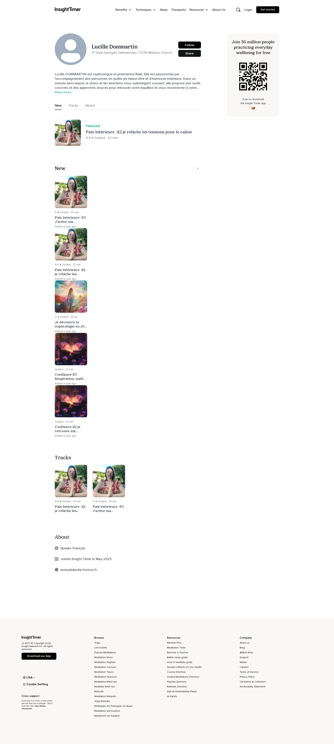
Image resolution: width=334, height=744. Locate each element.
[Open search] (238, 9)
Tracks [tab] (73, 105)
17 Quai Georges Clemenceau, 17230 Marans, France (132, 53)
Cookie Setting (37, 684)
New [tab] (58, 105)
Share (189, 53)
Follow (189, 45)
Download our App (39, 656)
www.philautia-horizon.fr (78, 570)
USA (29, 677)
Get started (267, 9)
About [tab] (90, 105)
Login (248, 10)
